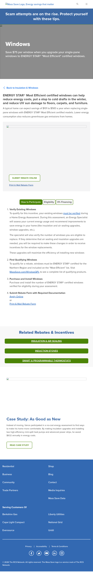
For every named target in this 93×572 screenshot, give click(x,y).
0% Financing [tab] (64, 202)
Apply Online (16, 296)
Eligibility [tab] (49, 202)
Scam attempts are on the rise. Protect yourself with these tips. (46, 16)
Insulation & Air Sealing (46, 341)
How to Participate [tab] (31, 202)
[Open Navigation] (85, 4)
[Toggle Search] (77, 4)
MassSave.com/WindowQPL (24, 272)
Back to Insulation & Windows (22, 88)
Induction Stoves (46, 350)
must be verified (71, 213)
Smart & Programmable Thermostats (46, 360)
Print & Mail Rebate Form (21, 185)
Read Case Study (19, 445)
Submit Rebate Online (24, 178)
